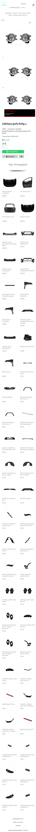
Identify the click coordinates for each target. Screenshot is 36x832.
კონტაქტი (18, 825)
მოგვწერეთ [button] (13, 151)
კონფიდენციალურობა (18, 818)
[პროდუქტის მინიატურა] (29, 22)
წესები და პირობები (18, 822)
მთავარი (8, 13)
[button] (2, 20)
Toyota (14, 13)
